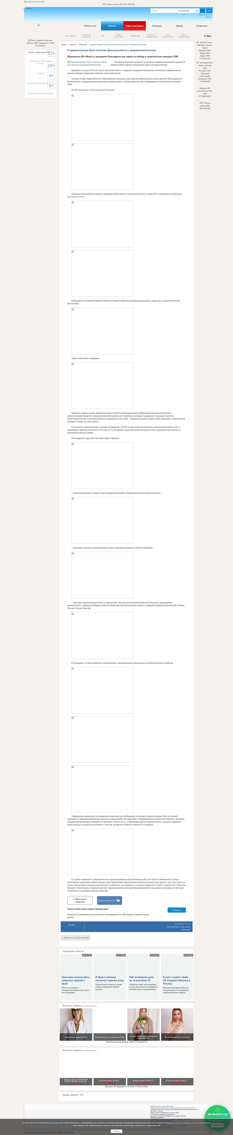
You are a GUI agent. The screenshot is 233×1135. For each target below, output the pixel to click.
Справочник (202, 25)
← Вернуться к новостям (80, 900)
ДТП (102, 36)
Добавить (177, 910)
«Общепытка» (119, 821)
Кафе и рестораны (134, 25)
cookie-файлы (54, 1123)
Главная (63, 44)
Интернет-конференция (151, 36)
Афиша (179, 25)
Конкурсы (157, 25)
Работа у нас (90, 25)
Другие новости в (106, 900)
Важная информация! (184, 36)
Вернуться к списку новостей (76, 937)
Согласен (116, 1131)
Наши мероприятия (167, 36)
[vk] (118, 900)
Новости (112, 25)
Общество (135, 36)
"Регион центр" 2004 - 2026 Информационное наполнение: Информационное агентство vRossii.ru (173, 1107)
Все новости (70, 36)
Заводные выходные (86, 36)
